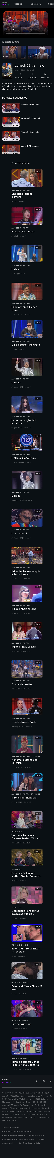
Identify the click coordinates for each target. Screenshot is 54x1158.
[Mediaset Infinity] (5, 4)
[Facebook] (36, 1081)
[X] (50, 1081)
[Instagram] (43, 1081)
